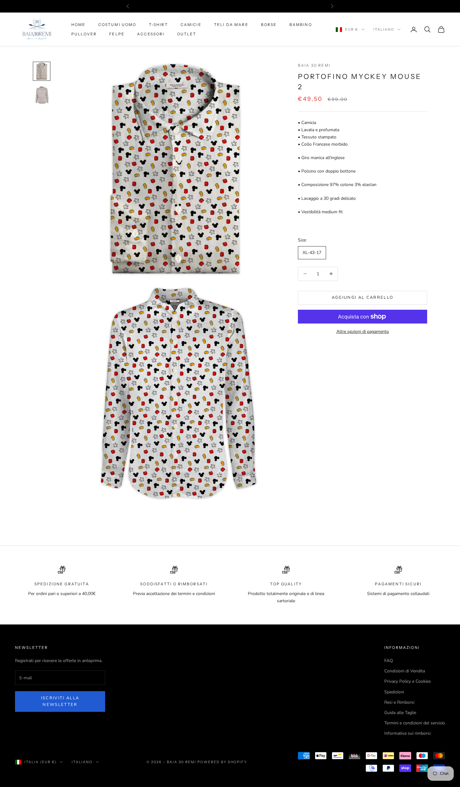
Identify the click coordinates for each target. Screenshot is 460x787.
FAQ (388, 661)
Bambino (300, 24)
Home (78, 24)
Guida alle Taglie (400, 713)
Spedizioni (394, 692)
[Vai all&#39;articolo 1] (41, 71)
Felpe (117, 34)
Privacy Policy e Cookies (407, 681)
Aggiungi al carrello (363, 297)
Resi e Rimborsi (399, 702)
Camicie (191, 24)
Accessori (150, 34)
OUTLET (187, 34)
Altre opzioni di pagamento (362, 331)
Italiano (383, 29)
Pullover (84, 34)
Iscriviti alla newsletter (60, 701)
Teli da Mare (231, 24)
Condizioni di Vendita (404, 671)
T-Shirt (158, 24)
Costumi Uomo (117, 24)
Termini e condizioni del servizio (414, 723)
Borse (269, 24)
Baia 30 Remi (314, 65)
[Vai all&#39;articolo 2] (41, 95)
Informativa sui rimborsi (407, 733)
